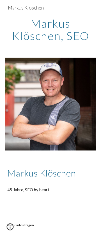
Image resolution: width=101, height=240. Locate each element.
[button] (10, 229)
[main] (50, 29)
